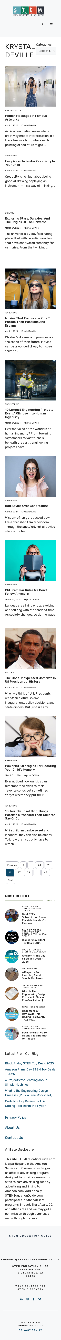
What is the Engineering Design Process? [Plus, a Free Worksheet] (34, 996)
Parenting (11, 155)
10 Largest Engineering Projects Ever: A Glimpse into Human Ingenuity (29, 413)
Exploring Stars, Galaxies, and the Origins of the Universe (27, 220)
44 (45, 872)
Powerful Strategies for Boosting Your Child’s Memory (30, 768)
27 (19, 872)
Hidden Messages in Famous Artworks (26, 117)
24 (39, 865)
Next (10, 880)
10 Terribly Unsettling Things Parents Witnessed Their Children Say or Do (30, 814)
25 (48, 865)
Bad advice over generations (26, 506)
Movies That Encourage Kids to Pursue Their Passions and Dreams (28, 321)
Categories (44, 44)
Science (9, 213)
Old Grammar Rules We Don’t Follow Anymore (26, 592)
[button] (42, 24)
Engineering (12, 404)
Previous (12, 865)
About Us (12, 1128)
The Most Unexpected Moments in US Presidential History (30, 680)
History (9, 672)
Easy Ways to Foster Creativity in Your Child (30, 163)
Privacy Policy (16, 1117)
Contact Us (14, 1138)
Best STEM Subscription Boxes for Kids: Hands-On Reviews (34, 919)
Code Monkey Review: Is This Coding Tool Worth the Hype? (33, 1015)
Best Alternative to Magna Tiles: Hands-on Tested (34, 1035)
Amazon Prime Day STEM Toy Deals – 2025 (33, 958)
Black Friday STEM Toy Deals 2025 (33, 942)
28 (28, 872)
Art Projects (13, 110)
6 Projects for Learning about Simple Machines (32, 975)
